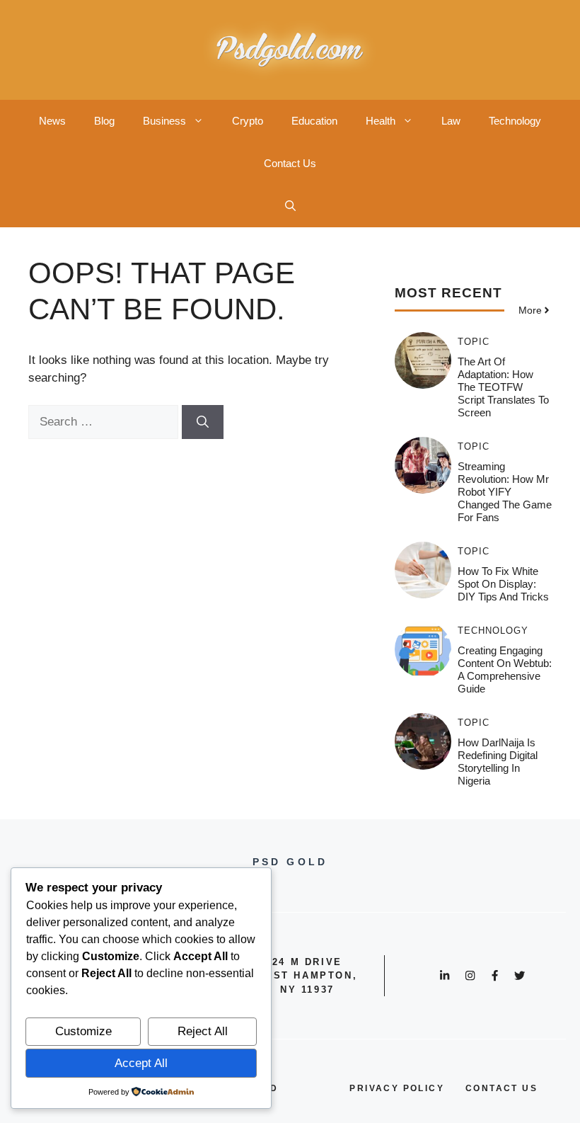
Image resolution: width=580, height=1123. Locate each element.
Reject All (203, 1031)
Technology (515, 121)
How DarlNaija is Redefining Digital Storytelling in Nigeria (498, 761)
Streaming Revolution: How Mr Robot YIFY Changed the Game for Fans (505, 491)
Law (450, 121)
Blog (104, 121)
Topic (473, 341)
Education (314, 121)
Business (164, 121)
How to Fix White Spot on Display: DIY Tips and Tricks (503, 584)
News (52, 121)
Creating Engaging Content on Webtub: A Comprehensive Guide (505, 669)
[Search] (203, 422)
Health (380, 121)
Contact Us (290, 163)
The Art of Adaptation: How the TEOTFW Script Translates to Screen (503, 386)
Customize (83, 1031)
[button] (290, 206)
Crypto (247, 121)
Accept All (141, 1063)
